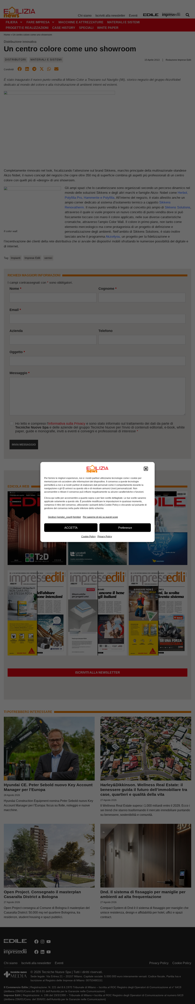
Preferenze (125, 527)
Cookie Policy (88, 536)
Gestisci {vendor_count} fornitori (64, 517)
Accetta (71, 527)
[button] (146, 469)
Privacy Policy (105, 536)
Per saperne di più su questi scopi (100, 517)
